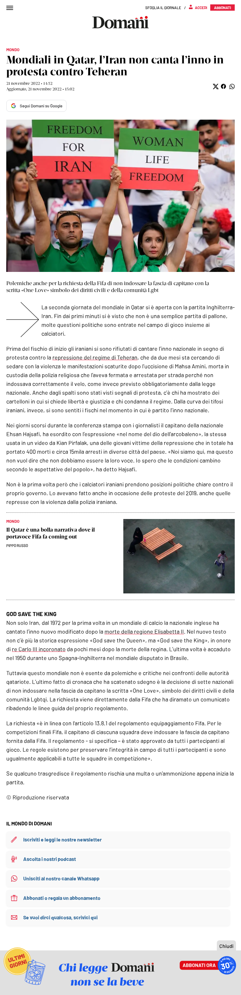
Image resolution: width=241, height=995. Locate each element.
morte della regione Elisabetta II (144, 631)
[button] (215, 86)
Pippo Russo (17, 545)
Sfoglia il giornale (163, 7)
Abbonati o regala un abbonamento (61, 898)
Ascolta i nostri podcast (49, 859)
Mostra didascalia (120, 196)
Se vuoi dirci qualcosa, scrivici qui (60, 917)
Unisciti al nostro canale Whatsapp (61, 878)
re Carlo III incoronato (39, 649)
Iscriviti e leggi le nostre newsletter (62, 839)
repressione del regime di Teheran (94, 357)
